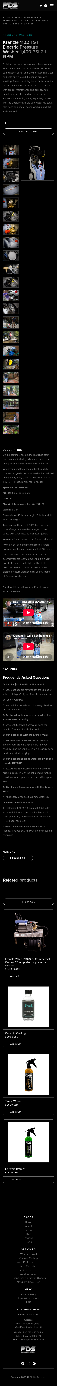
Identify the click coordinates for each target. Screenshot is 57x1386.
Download (18, 857)
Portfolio (28, 1230)
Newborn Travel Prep (28, 1282)
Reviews (28, 1238)
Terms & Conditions (28, 1298)
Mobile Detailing (28, 1270)
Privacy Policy (28, 1294)
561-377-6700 (28, 1314)
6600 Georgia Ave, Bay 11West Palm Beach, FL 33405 (28, 1323)
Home (28, 1222)
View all (28, 901)
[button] (43, 6)
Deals (28, 1242)
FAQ (28, 1302)
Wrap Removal (28, 1254)
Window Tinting (28, 1274)
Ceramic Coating (28, 1258)
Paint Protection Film (28, 1262)
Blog (28, 1234)
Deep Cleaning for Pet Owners (29, 1278)
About (28, 1226)
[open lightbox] (11, 150)
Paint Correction (28, 1266)
